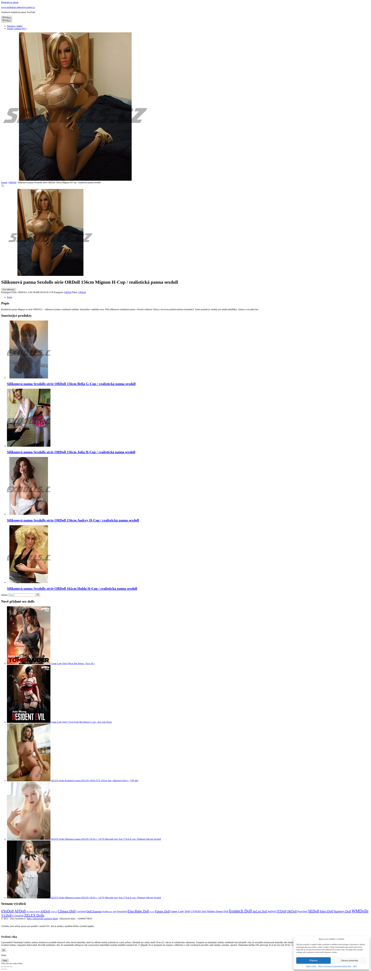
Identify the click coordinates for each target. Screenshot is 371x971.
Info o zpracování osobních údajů (42, 918)
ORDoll (12, 182)
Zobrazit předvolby (349, 960)
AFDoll (20, 911)
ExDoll (152, 912)
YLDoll (6, 915)
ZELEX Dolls (34, 915)
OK (3, 950)
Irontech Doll (240, 911)
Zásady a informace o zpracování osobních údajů (334, 966)
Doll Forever (94, 911)
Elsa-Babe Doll (138, 911)
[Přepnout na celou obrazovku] (8, 966)
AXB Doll (54, 912)
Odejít (4, 960)
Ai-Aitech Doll (33, 911)
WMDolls (360, 911)
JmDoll (272, 911)
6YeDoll (7, 911)
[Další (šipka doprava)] (5, 969)
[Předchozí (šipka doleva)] (2, 969)
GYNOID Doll (198, 911)
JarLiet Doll (259, 911)
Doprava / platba (14, 26)
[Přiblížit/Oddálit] (11, 966)
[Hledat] (38, 594)
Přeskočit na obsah (9, 2)
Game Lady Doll (180, 911)
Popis (9, 297)
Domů (4, 182)
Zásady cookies (311, 966)
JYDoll (281, 911)
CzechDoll (81, 911)
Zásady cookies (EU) (16, 28)
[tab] (188, 297)
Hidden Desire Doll (217, 911)
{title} (355, 966)
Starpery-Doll (342, 911)
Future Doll (162, 911)
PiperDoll (302, 911)
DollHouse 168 (109, 911)
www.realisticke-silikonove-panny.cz (18, 7)
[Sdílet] (5, 966)
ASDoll (45, 911)
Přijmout (313, 960)
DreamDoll (122, 911)
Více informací (8, 289)
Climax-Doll (67, 911)
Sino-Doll (326, 911)
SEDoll (313, 911)
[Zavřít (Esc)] (2, 966)
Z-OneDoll (18, 915)
